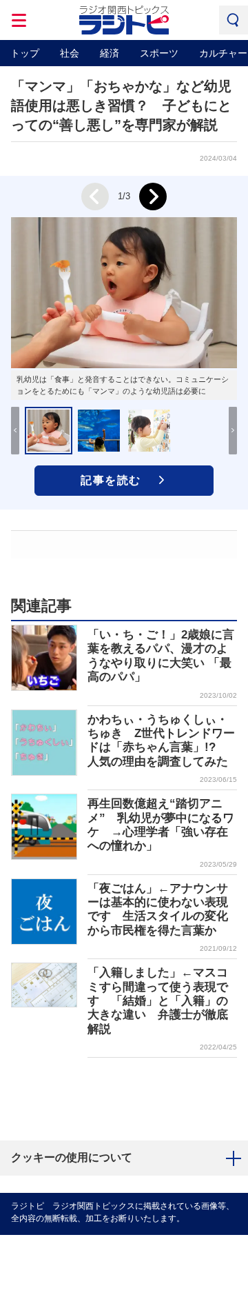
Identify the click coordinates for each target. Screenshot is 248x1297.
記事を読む (111, 480)
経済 (109, 53)
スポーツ (159, 53)
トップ (24, 53)
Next (153, 196)
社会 (69, 53)
